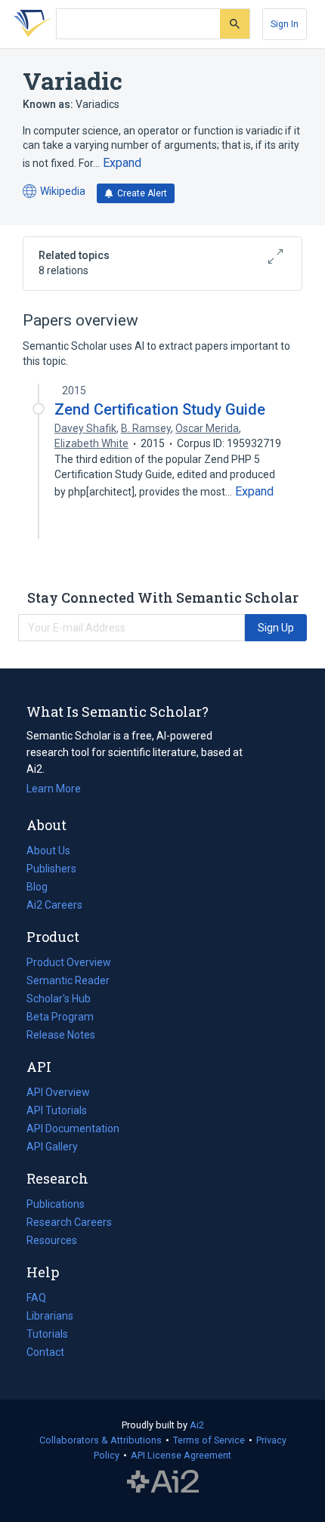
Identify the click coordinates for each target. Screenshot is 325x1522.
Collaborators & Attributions (100, 1440)
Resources (51, 1241)
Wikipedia (54, 192)
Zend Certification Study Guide (159, 409)
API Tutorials (56, 1110)
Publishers (51, 869)
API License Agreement (181, 1455)
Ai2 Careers (54, 906)
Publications (55, 1205)
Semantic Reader (68, 980)
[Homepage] (29, 24)
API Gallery (52, 1147)
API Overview (58, 1092)
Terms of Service (209, 1440)
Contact (45, 1352)
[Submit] (234, 24)
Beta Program (60, 1017)
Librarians (49, 1316)
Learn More (53, 789)
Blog (43, 888)
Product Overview (68, 962)
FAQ (36, 1298)
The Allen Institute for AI (163, 1482)
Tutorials (47, 1334)
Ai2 (197, 1425)
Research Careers (69, 1223)
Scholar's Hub (58, 999)
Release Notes (60, 1035)
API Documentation (72, 1130)
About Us (48, 850)
